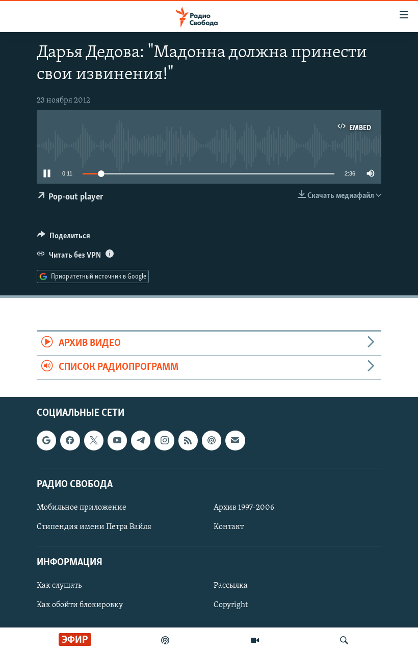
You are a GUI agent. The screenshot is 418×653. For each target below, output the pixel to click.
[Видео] (255, 640)
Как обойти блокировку (80, 605)
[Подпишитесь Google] (46, 440)
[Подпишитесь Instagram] (164, 440)
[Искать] (344, 640)
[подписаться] (235, 440)
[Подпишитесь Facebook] (70, 440)
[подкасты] (165, 640)
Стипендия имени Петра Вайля (94, 527)
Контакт (229, 527)
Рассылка (231, 586)
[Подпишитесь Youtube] (117, 440)
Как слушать (59, 586)
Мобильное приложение (81, 508)
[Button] (63, 238)
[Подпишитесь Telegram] (140, 440)
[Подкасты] (211, 440)
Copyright (231, 605)
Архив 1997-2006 (244, 508)
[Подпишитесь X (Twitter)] (93, 440)
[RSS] (188, 440)
